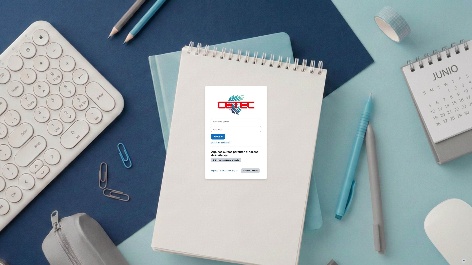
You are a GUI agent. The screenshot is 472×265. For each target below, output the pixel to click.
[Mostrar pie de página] (464, 261)
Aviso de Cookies (250, 170)
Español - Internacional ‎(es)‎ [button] (223, 170)
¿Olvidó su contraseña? (221, 143)
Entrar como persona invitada (226, 160)
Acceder (218, 136)
